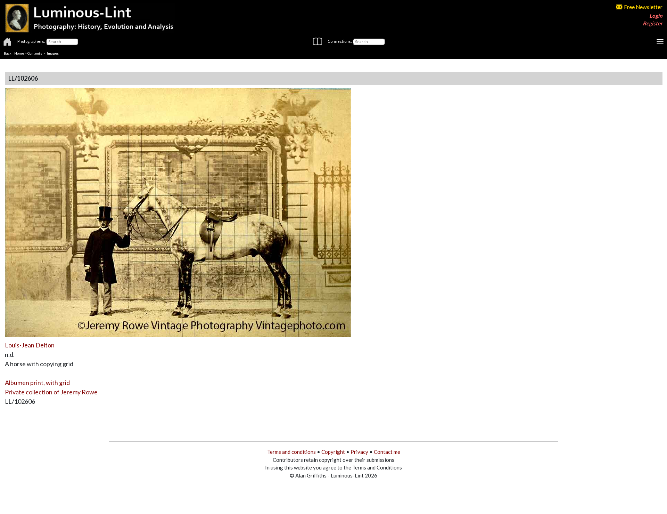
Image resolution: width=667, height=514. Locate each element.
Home (19, 53)
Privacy (359, 452)
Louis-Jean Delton (30, 345)
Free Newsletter (643, 7)
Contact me (387, 452)
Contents (34, 53)
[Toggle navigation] (660, 42)
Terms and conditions (291, 452)
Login (655, 16)
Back (7, 53)
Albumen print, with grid (37, 382)
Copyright (333, 452)
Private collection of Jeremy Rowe (51, 392)
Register (652, 23)
